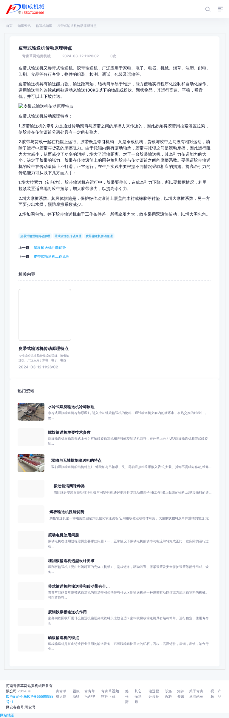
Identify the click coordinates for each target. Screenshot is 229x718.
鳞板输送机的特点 (63, 637)
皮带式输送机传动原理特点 (43, 348)
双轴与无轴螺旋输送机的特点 (76, 460)
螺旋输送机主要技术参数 (69, 432)
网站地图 (7, 715)
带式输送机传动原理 (68, 236)
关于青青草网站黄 (196, 694)
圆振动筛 (76, 694)
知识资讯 (24, 26)
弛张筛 (127, 696)
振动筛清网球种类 (69, 486)
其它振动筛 (138, 696)
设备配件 (168, 694)
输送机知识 (44, 26)
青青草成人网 (61, 694)
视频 (212, 694)
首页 (9, 26)
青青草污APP (89, 694)
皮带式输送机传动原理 (35, 236)
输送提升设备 (153, 694)
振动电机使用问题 (63, 535)
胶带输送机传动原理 (99, 236)
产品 (219, 694)
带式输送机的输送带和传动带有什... (79, 586)
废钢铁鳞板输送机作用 (67, 612)
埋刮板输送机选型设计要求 (71, 560)
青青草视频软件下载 (110, 694)
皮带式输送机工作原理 (51, 256)
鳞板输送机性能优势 (50, 247)
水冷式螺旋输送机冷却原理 (71, 406)
